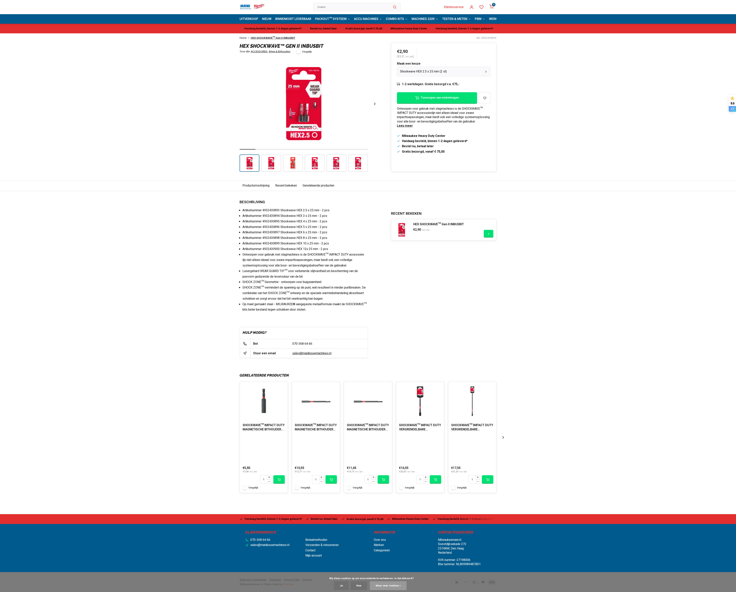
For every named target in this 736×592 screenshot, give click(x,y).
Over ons (380, 540)
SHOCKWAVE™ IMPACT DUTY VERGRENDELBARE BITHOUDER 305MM (472, 427)
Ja (341, 586)
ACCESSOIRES (259, 51)
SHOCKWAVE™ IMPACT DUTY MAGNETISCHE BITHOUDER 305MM (368, 427)
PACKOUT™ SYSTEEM (331, 19)
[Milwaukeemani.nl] (252, 7)
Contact (310, 550)
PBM (478, 19)
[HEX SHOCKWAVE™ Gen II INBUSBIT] (401, 230)
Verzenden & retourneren (322, 545)
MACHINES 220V (423, 19)
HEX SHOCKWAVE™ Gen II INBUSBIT (273, 38)
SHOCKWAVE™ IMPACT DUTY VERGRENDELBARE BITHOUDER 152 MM (420, 427)
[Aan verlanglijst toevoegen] (282, 387)
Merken (379, 545)
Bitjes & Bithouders (279, 51)
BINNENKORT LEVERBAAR (293, 19)
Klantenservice (454, 7)
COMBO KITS (395, 19)
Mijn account (313, 555)
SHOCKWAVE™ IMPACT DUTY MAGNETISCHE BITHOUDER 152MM (316, 427)
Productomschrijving (255, 185)
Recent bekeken (286, 185)
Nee (358, 586)
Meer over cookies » (388, 586)
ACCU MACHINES (366, 19)
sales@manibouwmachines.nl (311, 353)
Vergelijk (307, 52)
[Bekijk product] (279, 479)
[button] (375, 104)
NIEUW (266, 19)
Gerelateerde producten (318, 185)
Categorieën (382, 550)
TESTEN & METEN (454, 19)
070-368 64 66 (302, 343)
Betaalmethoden (316, 540)
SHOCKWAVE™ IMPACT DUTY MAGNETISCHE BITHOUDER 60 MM (264, 427)
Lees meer (405, 126)
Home (243, 38)
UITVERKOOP (249, 19)
